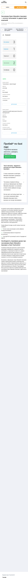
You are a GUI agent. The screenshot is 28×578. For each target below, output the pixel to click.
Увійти (7, 7)
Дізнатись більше (10, 156)
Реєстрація (20, 7)
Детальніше (14, 104)
